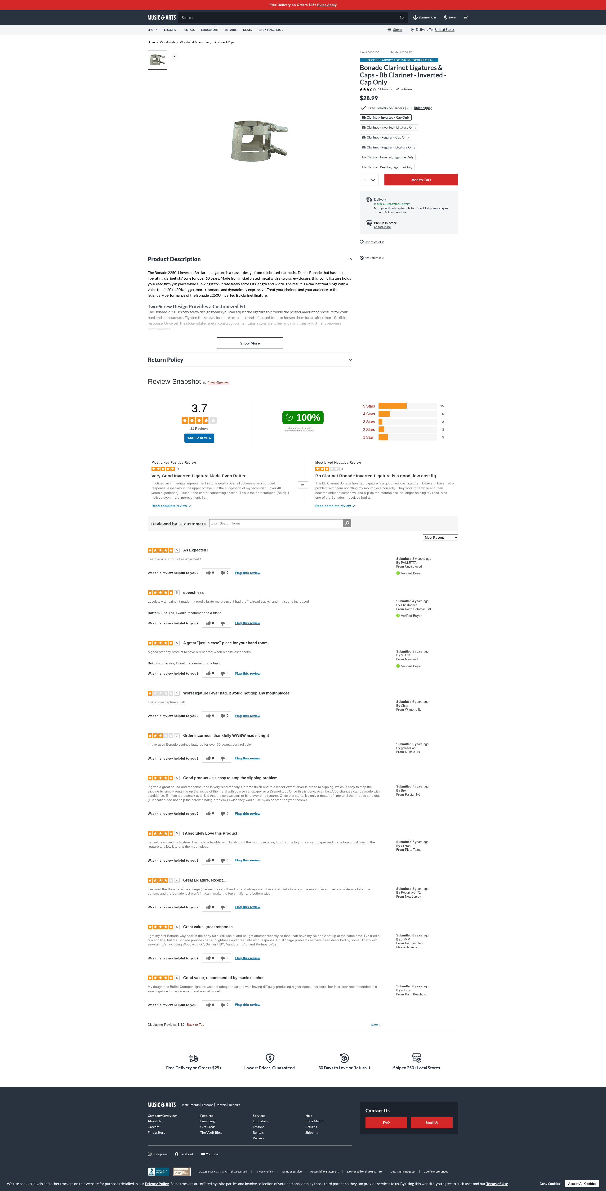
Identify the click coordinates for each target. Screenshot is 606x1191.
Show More (250, 343)
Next (376, 1025)
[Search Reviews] (347, 523)
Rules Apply (327, 5)
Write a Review (199, 438)
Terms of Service (291, 1171)
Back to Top (195, 1024)
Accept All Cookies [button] (582, 1184)
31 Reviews (385, 89)
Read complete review (169, 506)
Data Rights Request (402, 1171)
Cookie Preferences (436, 1171)
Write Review (404, 89)
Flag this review (247, 573)
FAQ (386, 1122)
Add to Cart (421, 179)
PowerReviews (218, 383)
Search (187, 17)
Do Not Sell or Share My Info (364, 1171)
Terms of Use (497, 1183)
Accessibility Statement (324, 1171)
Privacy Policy (157, 1183)
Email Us (431, 1122)
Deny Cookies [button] (550, 1184)
